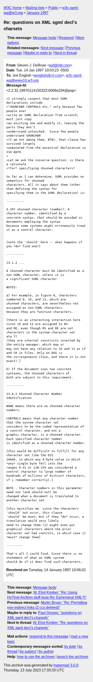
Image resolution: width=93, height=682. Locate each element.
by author (46, 651)
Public (53, 8)
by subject (28, 651)
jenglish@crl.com (48, 75)
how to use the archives (36, 657)
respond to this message (48, 636)
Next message (52, 48)
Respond (66, 38)
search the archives (72, 657)
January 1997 (38, 13)
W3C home (13, 8)
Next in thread (65, 53)
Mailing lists (35, 8)
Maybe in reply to (38, 53)
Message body (44, 38)
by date (70, 646)
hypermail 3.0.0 (65, 665)
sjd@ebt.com (59, 65)
